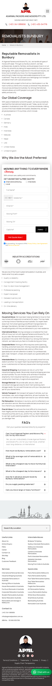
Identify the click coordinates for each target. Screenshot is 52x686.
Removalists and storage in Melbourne (11, 602)
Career (4, 550)
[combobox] (8, 198)
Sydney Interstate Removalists (38, 544)
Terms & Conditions (10, 660)
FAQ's (4, 547)
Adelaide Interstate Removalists (35, 560)
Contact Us (6, 553)
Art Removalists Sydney (36, 589)
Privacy (43, 660)
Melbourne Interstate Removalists (35, 548)
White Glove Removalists (36, 595)
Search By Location (12, 528)
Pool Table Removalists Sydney (39, 579)
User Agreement (42, 244)
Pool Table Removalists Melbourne (36, 582)
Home (4, 45)
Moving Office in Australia (11, 583)
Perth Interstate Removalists (38, 556)
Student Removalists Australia (12, 595)
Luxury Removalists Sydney (37, 592)
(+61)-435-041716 (39, 24)
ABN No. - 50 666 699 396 (11, 620)
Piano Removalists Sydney (37, 576)
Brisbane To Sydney (35, 541)
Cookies (35, 660)
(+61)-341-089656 (17, 24)
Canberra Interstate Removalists (35, 553)
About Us (5, 541)
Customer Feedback (9, 561)
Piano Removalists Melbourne (38, 573)
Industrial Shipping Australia (12, 576)
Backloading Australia (35, 601)
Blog (3, 558)
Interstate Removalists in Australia (10, 580)
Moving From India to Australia (38, 564)
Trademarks (24, 660)
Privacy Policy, (32, 244)
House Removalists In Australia (13, 586)
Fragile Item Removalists (36, 586)
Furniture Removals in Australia (13, 589)
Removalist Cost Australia (37, 604)
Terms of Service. (14, 245)
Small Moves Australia (35, 598)
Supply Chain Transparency (25, 663)
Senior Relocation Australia (11, 598)
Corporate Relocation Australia (13, 592)
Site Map (5, 555)
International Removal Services (13, 573)
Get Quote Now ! (15, 237)
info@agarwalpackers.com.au (12, 616)
